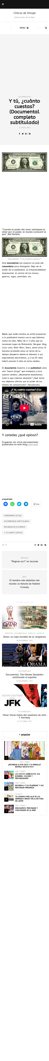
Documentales (24, 97)
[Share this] (19, 134)
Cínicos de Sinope (24, 13)
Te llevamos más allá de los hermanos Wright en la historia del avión (29, 799)
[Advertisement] (24, 59)
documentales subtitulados (16, 521)
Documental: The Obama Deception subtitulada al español (24, 675)
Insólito (32, 633)
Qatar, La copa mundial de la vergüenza (24, 637)
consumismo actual (13, 516)
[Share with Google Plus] (26, 134)
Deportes (9, 633)
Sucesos (40, 633)
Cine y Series (24, 762)
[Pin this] (29, 134)
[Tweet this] (22, 134)
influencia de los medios (14, 527)
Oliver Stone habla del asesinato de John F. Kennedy (24, 716)
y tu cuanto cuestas (13, 533)
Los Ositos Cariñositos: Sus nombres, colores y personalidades (27, 776)
